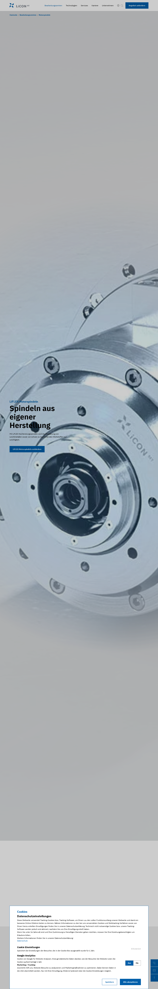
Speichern (109, 982)
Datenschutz (22, 941)
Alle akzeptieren (130, 982)
